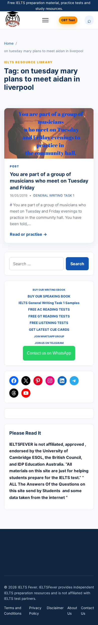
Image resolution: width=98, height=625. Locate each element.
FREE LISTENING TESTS (49, 323)
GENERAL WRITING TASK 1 (53, 195)
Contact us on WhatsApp (49, 353)
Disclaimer (55, 608)
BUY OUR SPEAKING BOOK (49, 296)
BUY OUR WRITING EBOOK (49, 289)
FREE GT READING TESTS (49, 316)
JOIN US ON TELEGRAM (49, 342)
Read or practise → (28, 234)
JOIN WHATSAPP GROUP (49, 336)
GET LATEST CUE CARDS (49, 330)
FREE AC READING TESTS (49, 309)
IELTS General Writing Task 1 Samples (49, 303)
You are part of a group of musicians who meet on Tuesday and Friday (49, 181)
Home (9, 43)
